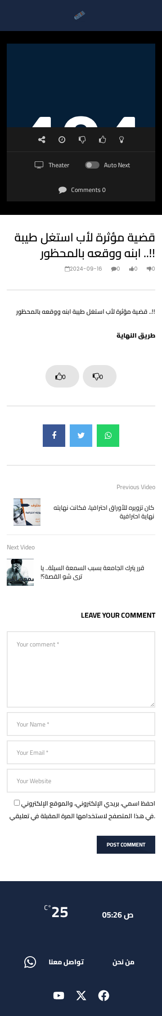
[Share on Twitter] (81, 435)
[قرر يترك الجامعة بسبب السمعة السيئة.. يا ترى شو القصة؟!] (20, 572)
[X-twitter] (81, 996)
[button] (66, 962)
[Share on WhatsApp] (108, 435)
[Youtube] (58, 996)
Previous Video (136, 487)
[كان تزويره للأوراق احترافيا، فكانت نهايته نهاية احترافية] (27, 512)
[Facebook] (103, 996)
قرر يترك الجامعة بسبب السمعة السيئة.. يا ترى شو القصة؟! (92, 572)
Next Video (21, 547)
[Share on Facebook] (54, 435)
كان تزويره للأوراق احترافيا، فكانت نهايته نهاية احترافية (104, 512)
